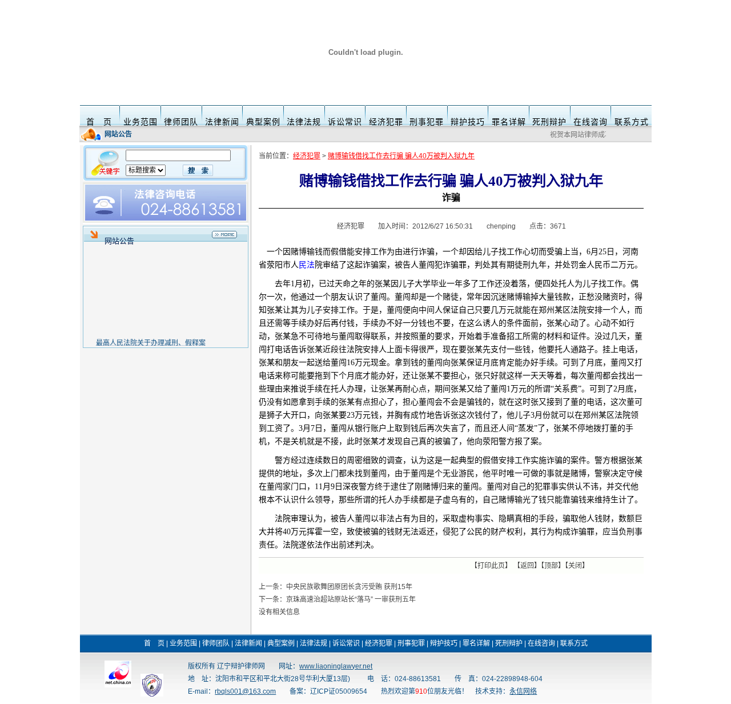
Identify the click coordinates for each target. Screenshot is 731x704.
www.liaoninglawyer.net (335, 666)
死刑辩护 (549, 121)
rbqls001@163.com (245, 691)
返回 (527, 566)
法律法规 (304, 121)
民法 (307, 265)
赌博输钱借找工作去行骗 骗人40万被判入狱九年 (401, 156)
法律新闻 (222, 121)
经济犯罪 (386, 121)
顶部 (551, 566)
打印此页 (491, 566)
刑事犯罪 (426, 121)
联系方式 (631, 121)
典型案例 (263, 121)
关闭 (575, 566)
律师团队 (181, 121)
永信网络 (523, 691)
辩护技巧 (468, 121)
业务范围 (140, 121)
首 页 (99, 121)
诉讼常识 (345, 121)
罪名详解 (509, 121)
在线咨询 (590, 121)
